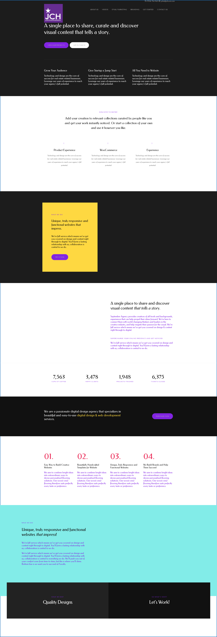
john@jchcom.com (168, 1)
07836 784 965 (152, 1)
